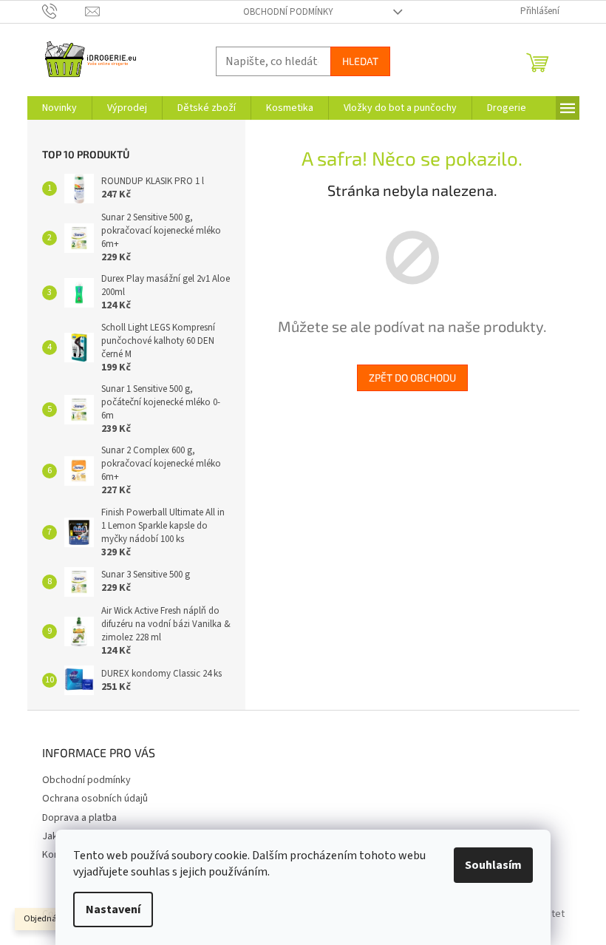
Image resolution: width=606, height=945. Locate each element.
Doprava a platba (79, 817)
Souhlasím (493, 865)
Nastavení (113, 909)
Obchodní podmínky (288, 11)
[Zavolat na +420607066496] (64, 11)
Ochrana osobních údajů (95, 798)
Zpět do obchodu (412, 377)
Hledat (360, 61)
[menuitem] (59, 108)
